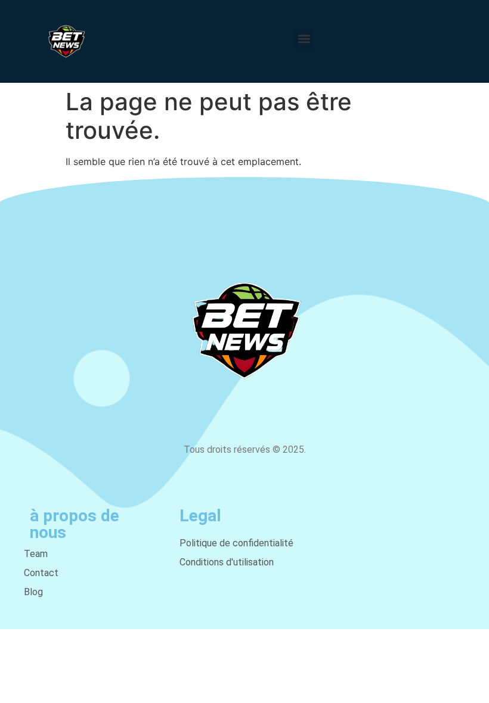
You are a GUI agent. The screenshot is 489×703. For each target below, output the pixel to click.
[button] (304, 38)
